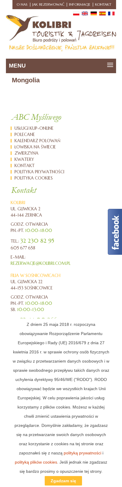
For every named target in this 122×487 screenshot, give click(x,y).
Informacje (79, 4)
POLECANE (25, 134)
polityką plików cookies (36, 462)
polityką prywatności (82, 453)
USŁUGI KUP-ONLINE (34, 128)
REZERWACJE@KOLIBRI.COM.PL (40, 263)
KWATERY (24, 159)
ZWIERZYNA (26, 153)
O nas (22, 4)
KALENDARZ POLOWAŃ (37, 140)
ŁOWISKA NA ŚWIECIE (35, 147)
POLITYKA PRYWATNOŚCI (39, 171)
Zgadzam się (63, 480)
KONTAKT (25, 165)
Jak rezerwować (48, 4)
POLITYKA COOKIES (34, 178)
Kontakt (103, 4)
